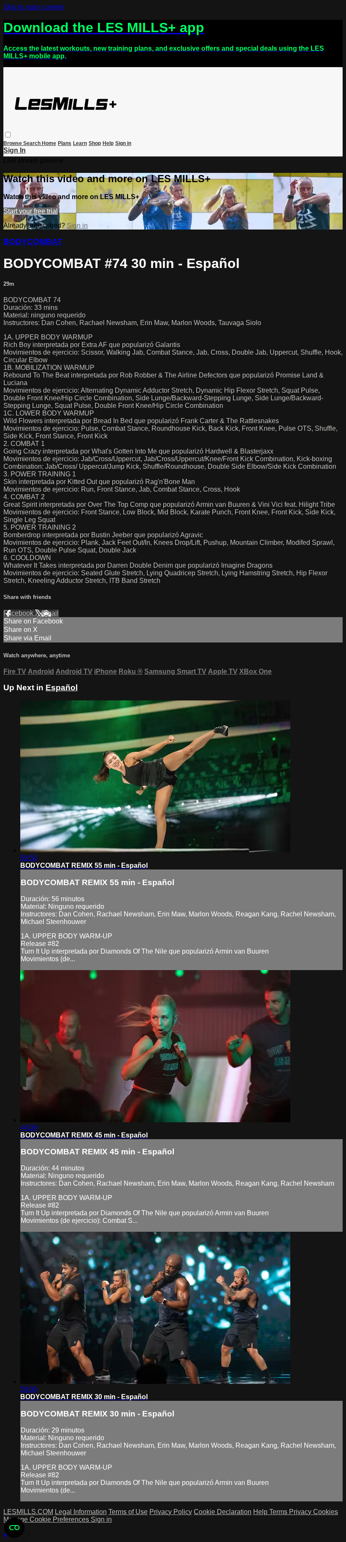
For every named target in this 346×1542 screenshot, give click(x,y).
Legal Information (81, 1511)
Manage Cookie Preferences (47, 1519)
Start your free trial (30, 211)
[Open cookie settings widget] (14, 1527)
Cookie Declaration (222, 1511)
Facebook (19, 613)
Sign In (14, 150)
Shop (95, 143)
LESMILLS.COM (28, 1511)
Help (108, 143)
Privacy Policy (170, 1511)
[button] (8, 134)
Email (50, 613)
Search (32, 143)
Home (49, 143)
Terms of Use (128, 1511)
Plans (64, 143)
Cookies (325, 1511)
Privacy (301, 1511)
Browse (13, 143)
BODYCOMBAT (32, 241)
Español (62, 687)
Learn (80, 143)
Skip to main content (33, 7)
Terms (279, 1511)
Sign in (123, 143)
